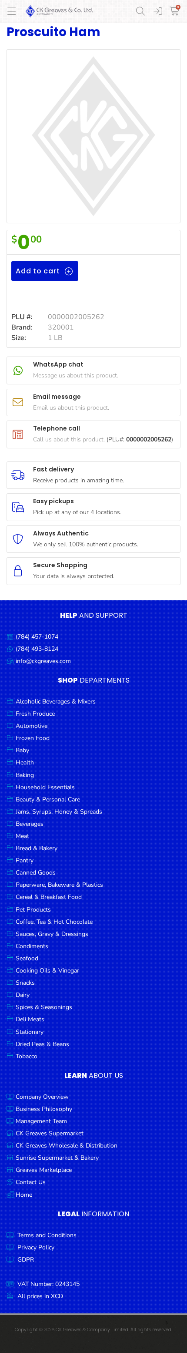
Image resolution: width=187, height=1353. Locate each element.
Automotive (31, 726)
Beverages (29, 824)
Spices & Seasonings (44, 1007)
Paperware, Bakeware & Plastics (59, 885)
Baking (25, 775)
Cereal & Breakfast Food (49, 897)
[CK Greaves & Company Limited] (59, 11)
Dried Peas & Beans (42, 1044)
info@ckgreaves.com (43, 661)
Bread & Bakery (36, 848)
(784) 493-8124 (37, 649)
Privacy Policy (35, 1247)
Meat (22, 836)
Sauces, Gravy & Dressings (52, 934)
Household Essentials (45, 787)
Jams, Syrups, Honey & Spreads (59, 812)
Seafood (27, 958)
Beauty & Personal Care (48, 799)
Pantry (24, 860)
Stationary (29, 1032)
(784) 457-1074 (37, 637)
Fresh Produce (35, 714)
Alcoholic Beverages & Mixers (56, 701)
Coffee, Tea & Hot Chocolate (54, 922)
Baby (22, 750)
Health (25, 762)
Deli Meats (30, 1019)
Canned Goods (36, 872)
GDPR (25, 1259)
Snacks (25, 983)
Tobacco (26, 1056)
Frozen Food (33, 738)
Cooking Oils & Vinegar (47, 970)
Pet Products (33, 909)
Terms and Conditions (47, 1235)
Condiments (32, 946)
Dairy (23, 995)
